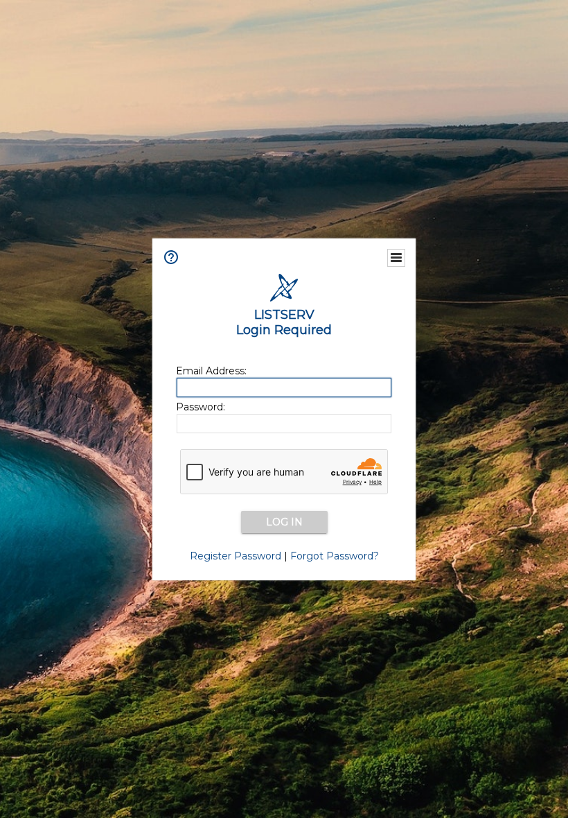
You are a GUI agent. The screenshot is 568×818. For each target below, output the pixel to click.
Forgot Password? (334, 556)
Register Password (235, 556)
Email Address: (211, 371)
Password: (200, 407)
